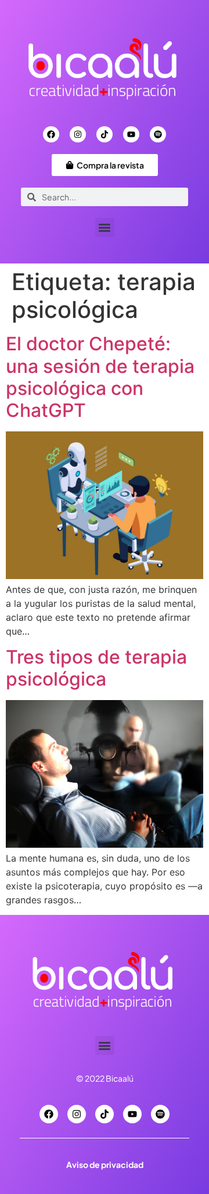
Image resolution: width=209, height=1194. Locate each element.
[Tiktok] (104, 134)
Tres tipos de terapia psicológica (96, 668)
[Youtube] (131, 134)
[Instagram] (78, 134)
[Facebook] (51, 134)
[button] (104, 227)
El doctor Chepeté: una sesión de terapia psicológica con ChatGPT (100, 377)
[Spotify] (158, 134)
